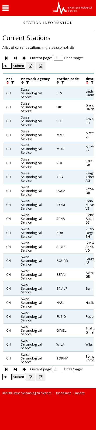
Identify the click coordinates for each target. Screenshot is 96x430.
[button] (5, 8)
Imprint (79, 393)
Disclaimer (63, 393)
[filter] (12, 82)
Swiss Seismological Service (32, 393)
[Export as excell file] (30, 66)
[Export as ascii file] (40, 66)
